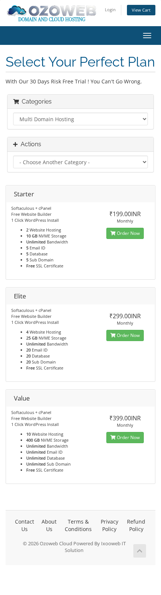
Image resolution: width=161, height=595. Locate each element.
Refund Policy (136, 525)
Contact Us (24, 525)
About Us (49, 525)
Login (110, 9)
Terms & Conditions (78, 525)
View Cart (141, 10)
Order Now (128, 233)
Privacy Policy (109, 525)
